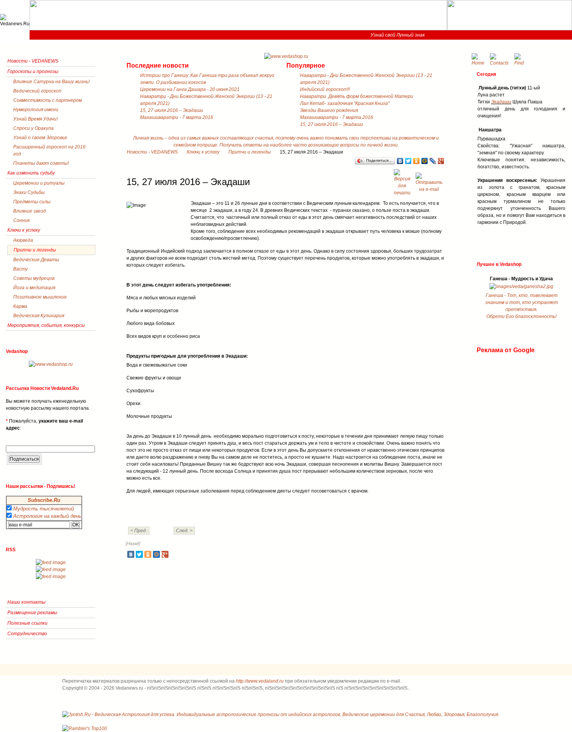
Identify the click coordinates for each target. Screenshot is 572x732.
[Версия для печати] (403, 180)
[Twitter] (408, 161)
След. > (184, 530)
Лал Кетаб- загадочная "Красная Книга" (345, 103)
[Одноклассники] (416, 161)
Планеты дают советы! (41, 163)
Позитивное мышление (40, 297)
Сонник (21, 220)
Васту (20, 269)
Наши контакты (26, 602)
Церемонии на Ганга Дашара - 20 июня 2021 (190, 89)
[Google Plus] (441, 161)
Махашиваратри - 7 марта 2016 (176, 117)
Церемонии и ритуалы (39, 183)
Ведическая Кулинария (38, 315)
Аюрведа (23, 240)
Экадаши (501, 102)
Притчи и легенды (249, 152)
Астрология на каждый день (47, 516)
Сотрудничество (27, 633)
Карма (20, 306)
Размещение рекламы (32, 612)
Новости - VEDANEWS (152, 152)
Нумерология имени (35, 109)
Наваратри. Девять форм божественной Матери (356, 96)
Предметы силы (32, 201)
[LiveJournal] (433, 161)
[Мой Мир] (425, 161)
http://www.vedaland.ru (260, 681)
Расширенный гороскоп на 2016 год (49, 150)
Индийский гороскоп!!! (325, 89)
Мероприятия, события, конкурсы (46, 325)
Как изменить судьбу (31, 173)
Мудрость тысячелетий (43, 509)
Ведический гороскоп (37, 91)
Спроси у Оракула (33, 128)
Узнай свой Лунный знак (397, 35)
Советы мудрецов (33, 278)
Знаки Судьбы (29, 192)
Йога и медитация (34, 287)
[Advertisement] (508, 471)
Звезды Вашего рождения (329, 110)
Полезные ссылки (27, 623)
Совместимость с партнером (47, 100)
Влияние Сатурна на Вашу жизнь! (51, 81)
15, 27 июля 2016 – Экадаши (171, 110)
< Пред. (138, 530)
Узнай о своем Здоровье (40, 137)
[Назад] (133, 543)
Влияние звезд (29, 211)
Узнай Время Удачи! (35, 119)
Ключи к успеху (203, 152)
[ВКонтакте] (400, 161)
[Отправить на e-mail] (430, 180)
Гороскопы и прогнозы (32, 71)
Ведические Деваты (36, 259)
